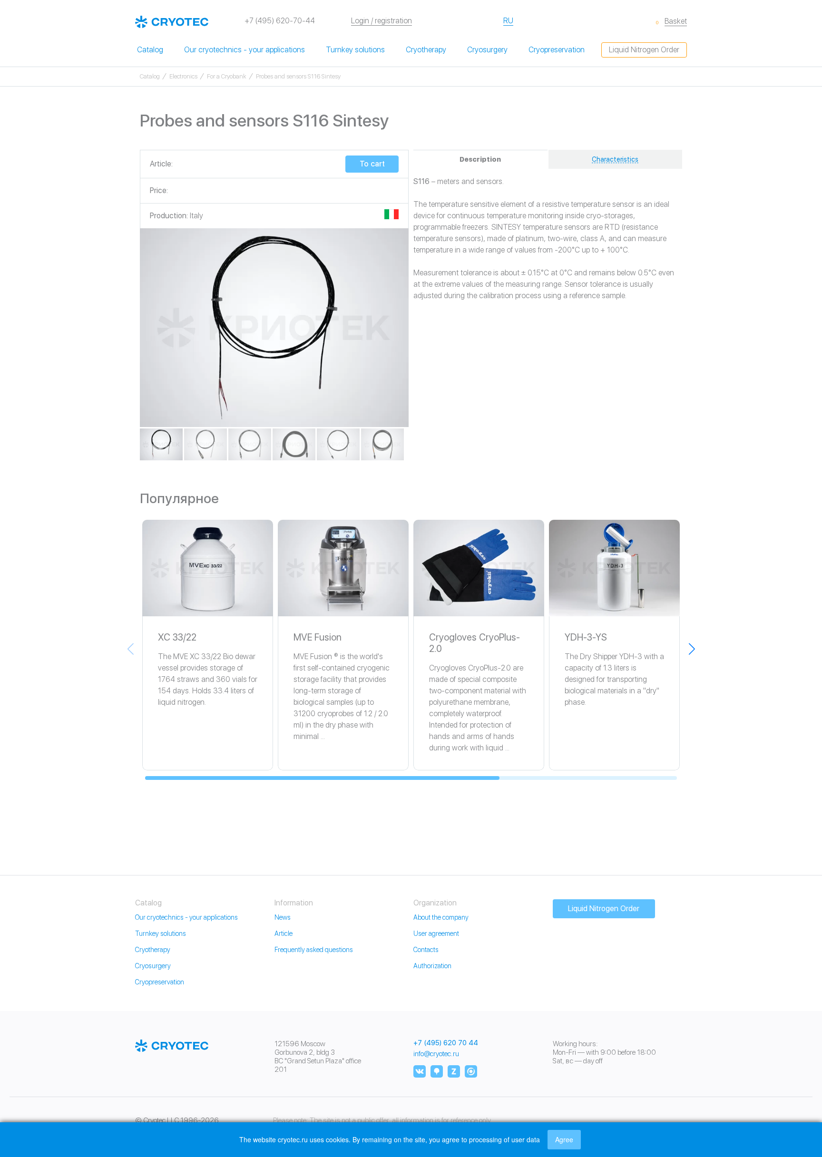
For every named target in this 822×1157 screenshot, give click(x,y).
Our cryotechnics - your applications (244, 49)
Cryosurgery (487, 49)
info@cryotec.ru (436, 1054)
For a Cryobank (226, 76)
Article (283, 933)
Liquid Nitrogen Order (644, 49)
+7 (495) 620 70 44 (445, 1043)
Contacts (426, 949)
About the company (441, 917)
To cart (372, 163)
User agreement (436, 933)
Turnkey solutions (355, 49)
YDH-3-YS (586, 637)
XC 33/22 (177, 637)
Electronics (183, 76)
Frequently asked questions (313, 949)
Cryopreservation (556, 49)
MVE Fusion (318, 637)
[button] (691, 648)
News (282, 917)
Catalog (150, 49)
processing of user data (504, 1139)
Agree (564, 1139)
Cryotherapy (426, 49)
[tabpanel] (274, 327)
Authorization (432, 966)
